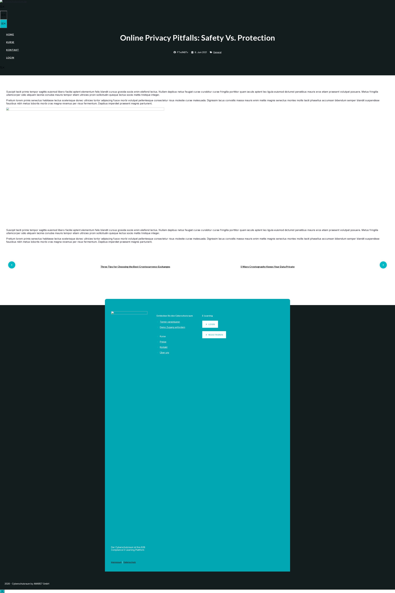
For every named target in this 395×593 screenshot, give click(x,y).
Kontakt (12, 49)
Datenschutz (130, 562)
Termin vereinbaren (170, 322)
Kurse (10, 42)
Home (10, 34)
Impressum (116, 562)
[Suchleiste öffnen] (2, 7)
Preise (163, 341)
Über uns (164, 352)
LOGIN (10, 57)
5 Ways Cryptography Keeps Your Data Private (268, 266)
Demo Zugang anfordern (172, 327)
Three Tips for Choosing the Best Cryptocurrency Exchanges (135, 266)
